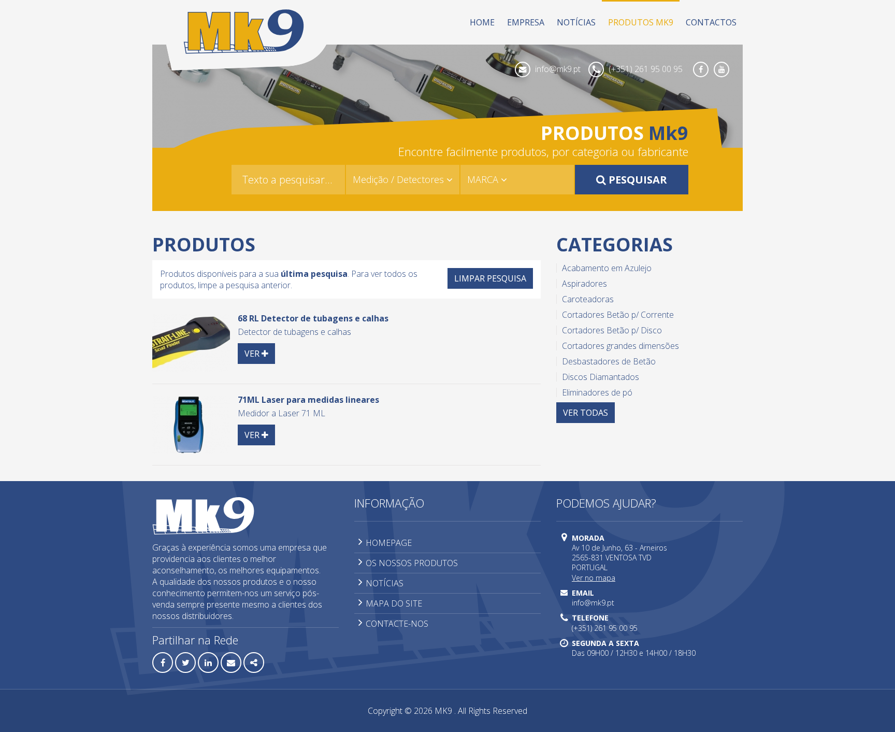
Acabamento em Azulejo (607, 268)
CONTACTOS (711, 22)
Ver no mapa (593, 578)
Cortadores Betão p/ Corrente (618, 314)
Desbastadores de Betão (609, 361)
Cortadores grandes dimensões (620, 345)
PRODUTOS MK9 (640, 22)
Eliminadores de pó (597, 392)
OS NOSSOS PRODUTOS (412, 563)
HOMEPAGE (389, 542)
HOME (482, 22)
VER (259, 353)
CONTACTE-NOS (397, 623)
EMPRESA (525, 22)
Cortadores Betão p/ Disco (612, 330)
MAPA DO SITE (394, 603)
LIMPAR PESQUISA (490, 278)
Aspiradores (584, 283)
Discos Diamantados (600, 377)
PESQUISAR (636, 180)
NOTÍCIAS (576, 22)
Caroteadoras (588, 299)
